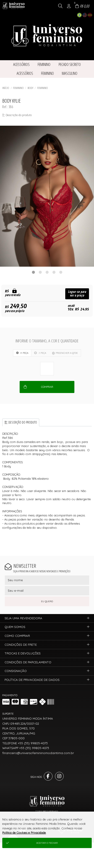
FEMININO (18, 88)
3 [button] (47, 272)
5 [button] (60, 272)
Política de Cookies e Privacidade (24, 832)
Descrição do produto (22, 422)
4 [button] (54, 272)
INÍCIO (5, 88)
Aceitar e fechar (47, 842)
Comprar (47, 386)
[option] (47, 196)
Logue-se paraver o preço (77, 293)
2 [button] (40, 272)
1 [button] (33, 272)
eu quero (47, 601)
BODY (30, 88)
